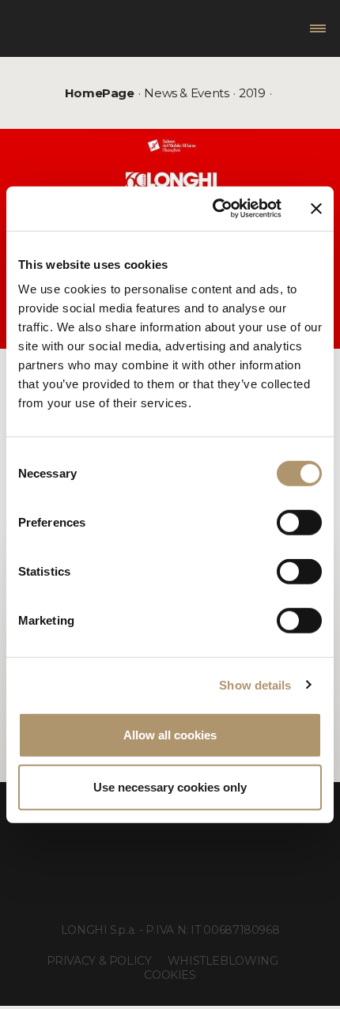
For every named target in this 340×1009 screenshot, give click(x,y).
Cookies (169, 975)
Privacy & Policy (99, 961)
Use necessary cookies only (170, 786)
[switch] (299, 522)
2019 (252, 92)
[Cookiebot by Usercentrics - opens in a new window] (213, 208)
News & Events (186, 92)
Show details (255, 684)
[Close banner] (316, 208)
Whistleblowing (223, 961)
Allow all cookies (170, 735)
